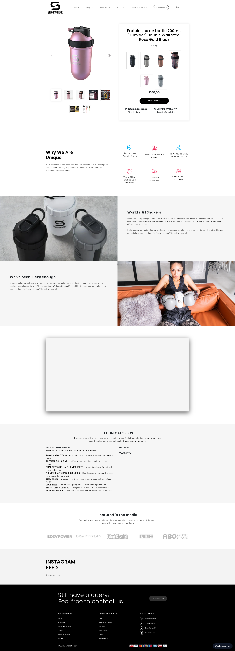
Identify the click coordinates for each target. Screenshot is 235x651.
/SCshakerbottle (150, 623)
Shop (88, 7)
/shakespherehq (150, 618)
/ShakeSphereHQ (150, 628)
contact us (158, 598)
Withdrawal (103, 630)
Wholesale (61, 622)
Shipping (61, 638)
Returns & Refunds (105, 622)
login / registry (161, 7)
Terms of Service (64, 634)
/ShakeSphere (150, 633)
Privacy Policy (103, 638)
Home (77, 7)
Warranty (102, 626)
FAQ (100, 618)
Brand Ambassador (64, 626)
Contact (61, 630)
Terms (101, 634)
